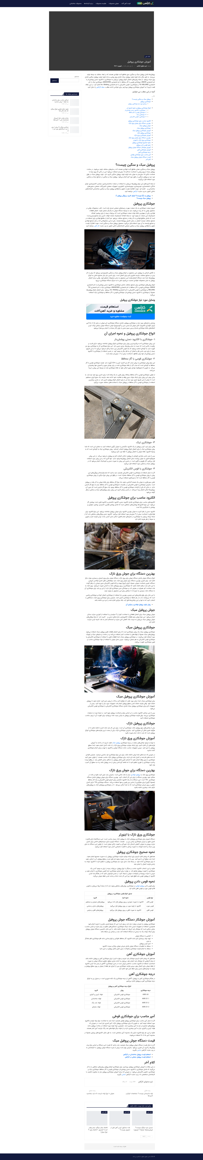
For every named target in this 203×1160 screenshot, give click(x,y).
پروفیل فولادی (136, 774)
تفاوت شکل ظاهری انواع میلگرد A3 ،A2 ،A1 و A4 (60, 110)
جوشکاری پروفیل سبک (144, 128)
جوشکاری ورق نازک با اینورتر (142, 140)
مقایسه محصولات (101, 3)
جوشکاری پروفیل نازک (144, 133)
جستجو (77, 76)
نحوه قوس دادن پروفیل (143, 145)
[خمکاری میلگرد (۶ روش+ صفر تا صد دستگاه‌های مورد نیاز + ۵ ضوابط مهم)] (74, 129)
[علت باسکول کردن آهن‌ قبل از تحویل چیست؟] (119, 1118)
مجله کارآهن (100, 87)
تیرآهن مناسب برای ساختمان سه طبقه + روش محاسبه (60, 101)
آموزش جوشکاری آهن (144, 150)
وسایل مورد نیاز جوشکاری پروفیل (137, 104)
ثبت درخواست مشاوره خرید (120, 316)
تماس (139, 1050)
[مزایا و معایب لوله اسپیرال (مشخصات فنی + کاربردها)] (74, 120)
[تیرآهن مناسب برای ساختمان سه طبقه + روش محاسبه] (74, 102)
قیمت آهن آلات (125, 3)
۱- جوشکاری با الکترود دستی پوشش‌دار (135, 110)
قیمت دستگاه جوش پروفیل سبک (141, 157)
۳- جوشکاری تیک (141, 115)
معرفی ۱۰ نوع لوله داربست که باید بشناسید (100, 1093)
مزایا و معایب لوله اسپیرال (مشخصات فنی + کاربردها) (61, 119)
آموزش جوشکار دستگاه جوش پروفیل (139, 147)
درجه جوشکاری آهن (144, 152)
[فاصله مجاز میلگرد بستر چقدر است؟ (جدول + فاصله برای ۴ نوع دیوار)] (97, 1118)
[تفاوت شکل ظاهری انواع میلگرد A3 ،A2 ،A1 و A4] (74, 111)
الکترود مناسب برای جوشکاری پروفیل (139, 121)
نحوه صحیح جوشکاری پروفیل (141, 142)
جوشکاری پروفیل (145, 101)
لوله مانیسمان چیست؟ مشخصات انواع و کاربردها (139, 1094)
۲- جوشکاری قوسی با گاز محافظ (137, 112)
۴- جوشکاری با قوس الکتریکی (138, 117)
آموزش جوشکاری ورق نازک (142, 135)
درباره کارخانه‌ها (88, 3)
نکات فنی (147, 57)
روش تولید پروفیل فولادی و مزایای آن (138, 604)
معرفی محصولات (114, 3)
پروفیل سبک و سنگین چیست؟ (141, 99)
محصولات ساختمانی (76, 3)
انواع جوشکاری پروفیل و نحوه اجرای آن (139, 108)
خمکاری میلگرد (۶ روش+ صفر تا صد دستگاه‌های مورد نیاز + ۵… (60, 129)
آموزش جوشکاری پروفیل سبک (141, 130)
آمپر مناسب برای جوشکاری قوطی (141, 155)
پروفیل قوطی (140, 886)
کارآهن (135, 191)
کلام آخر (148, 159)
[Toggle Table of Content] (153, 97)
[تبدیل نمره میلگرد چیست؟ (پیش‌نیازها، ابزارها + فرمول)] (142, 1118)
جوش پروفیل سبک (145, 126)
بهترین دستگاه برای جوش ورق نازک (140, 123)
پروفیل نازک (116, 743)
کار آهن (96, 226)
